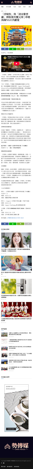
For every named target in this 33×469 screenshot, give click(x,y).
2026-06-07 (12, 370)
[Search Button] (31, 2)
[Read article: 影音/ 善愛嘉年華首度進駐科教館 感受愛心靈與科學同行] (16, 263)
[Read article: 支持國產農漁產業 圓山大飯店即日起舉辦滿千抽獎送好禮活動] (16, 309)
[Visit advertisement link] (16, 408)
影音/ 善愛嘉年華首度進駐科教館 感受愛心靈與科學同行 (16, 273)
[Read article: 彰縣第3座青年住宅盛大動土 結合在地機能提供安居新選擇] (4, 348)
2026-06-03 (12, 363)
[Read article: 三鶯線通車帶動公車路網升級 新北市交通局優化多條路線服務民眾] (4, 341)
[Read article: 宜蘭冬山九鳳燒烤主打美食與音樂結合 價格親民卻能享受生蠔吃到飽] (4, 334)
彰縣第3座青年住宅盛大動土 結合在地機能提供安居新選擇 (20, 347)
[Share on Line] (12, 49)
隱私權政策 (9, 466)
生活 (14, 6)
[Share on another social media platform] (28, 49)
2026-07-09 (4, 253)
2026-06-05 (12, 336)
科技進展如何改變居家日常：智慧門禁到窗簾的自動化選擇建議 (16, 296)
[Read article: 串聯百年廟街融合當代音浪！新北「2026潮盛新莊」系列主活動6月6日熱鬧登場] (4, 355)
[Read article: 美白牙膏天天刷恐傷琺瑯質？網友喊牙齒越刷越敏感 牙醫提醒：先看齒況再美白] (16, 240)
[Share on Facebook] (5, 49)
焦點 (2, 6)
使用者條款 (16, 466)
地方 (24, 6)
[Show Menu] (2, 2)
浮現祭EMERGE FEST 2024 (15, 218)
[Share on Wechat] (20, 49)
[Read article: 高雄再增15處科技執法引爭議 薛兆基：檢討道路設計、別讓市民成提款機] (4, 362)
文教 (29, 6)
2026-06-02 (12, 357)
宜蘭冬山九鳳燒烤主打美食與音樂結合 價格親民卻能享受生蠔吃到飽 (20, 333)
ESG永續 (8, 6)
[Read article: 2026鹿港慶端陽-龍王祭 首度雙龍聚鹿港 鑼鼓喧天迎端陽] (4, 368)
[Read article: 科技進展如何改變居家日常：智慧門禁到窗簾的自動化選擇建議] (16, 286)
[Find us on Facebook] (1, 463)
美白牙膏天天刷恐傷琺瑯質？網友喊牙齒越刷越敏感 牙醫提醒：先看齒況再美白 (16, 250)
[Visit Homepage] (16, 2)
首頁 (2, 11)
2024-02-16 (4, 23)
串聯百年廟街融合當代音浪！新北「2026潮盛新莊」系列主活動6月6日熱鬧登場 (20, 354)
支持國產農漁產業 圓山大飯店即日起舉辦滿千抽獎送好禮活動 (16, 319)
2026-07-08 (4, 276)
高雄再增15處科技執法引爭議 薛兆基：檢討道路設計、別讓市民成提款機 (20, 361)
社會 (19, 6)
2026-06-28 (12, 343)
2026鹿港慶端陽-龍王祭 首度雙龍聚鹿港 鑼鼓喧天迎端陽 (20, 367)
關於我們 (3, 466)
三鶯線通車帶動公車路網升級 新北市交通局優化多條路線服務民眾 (20, 340)
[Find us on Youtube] (3, 463)
